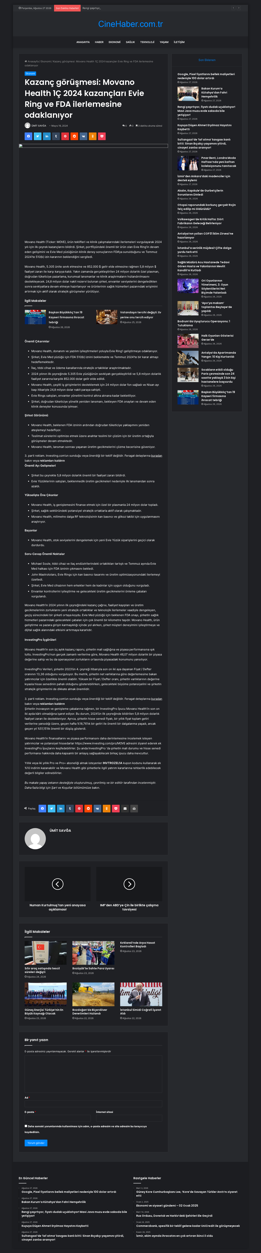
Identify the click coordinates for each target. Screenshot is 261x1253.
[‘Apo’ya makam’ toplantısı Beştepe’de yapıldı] (188, 308)
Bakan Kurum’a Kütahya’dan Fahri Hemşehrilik (214, 92)
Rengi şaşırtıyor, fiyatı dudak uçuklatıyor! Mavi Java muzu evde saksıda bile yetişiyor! (133, 8)
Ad (27, 1097)
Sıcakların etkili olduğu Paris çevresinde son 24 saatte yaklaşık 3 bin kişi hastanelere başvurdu (218, 376)
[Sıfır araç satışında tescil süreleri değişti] (46, 953)
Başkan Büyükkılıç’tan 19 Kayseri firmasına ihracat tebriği (66, 317)
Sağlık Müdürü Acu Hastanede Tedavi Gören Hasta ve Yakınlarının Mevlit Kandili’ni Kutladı (203, 266)
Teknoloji (147, 42)
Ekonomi (115, 42)
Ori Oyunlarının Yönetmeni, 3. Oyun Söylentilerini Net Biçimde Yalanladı (214, 287)
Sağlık (130, 42)
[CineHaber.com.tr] (130, 24)
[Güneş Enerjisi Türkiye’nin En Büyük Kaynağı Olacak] (46, 994)
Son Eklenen (207, 60)
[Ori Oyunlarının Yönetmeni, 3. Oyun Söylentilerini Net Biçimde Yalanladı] (188, 286)
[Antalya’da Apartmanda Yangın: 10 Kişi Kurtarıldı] (188, 358)
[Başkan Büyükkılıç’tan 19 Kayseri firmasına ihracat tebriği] (35, 317)
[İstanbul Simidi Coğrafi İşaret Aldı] (141, 994)
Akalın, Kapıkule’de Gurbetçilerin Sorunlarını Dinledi (200, 193)
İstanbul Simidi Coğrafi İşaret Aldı (140, 1011)
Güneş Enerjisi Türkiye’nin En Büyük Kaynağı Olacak (44, 1011)
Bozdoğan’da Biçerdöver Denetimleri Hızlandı (89, 1011)
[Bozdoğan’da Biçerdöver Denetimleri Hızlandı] (93, 994)
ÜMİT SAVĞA (39, 125)
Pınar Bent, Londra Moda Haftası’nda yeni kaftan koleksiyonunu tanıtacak (218, 162)
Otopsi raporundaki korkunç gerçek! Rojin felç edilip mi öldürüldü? (207, 207)
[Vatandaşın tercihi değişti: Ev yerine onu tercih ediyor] (106, 317)
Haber (99, 42)
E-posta (30, 1111)
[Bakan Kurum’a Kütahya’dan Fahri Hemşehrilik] (188, 94)
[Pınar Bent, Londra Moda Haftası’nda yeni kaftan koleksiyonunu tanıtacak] (188, 163)
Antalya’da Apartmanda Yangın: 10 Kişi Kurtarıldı (218, 355)
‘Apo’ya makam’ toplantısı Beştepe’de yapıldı (216, 307)
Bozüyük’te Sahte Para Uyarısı (93, 968)
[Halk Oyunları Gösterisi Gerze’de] (188, 341)
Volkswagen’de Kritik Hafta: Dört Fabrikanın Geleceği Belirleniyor (201, 221)
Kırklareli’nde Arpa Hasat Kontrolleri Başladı (137, 944)
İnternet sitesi (104, 1111)
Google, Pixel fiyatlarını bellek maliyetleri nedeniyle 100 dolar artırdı (206, 76)
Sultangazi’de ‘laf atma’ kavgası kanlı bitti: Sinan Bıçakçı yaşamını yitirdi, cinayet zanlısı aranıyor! (204, 143)
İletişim (179, 42)
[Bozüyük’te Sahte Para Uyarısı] (93, 953)
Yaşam (164, 42)
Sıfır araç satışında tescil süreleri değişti (42, 970)
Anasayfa (83, 42)
